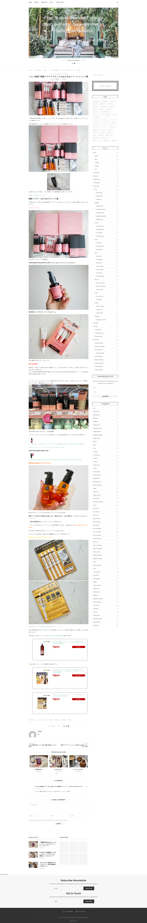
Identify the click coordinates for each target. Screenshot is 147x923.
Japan (106, 239)
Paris (106, 293)
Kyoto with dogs (106, 356)
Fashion (106, 166)
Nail (106, 169)
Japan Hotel (107, 249)
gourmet (103, 103)
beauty (31, 719)
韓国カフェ (109, 135)
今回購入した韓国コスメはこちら (37, 195)
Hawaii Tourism (107, 236)
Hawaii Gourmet (107, 229)
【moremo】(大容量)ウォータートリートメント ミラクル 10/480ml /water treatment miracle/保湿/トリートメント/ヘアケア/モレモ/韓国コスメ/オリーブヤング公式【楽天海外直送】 (69, 642)
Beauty (106, 156)
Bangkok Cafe (107, 206)
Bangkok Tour (107, 219)
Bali (106, 189)
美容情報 (101, 135)
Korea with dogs (106, 349)
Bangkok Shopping (107, 216)
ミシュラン (104, 124)
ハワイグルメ (96, 119)
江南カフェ (96, 132)
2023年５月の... (58, 769)
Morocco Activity (107, 283)
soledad (96, 111)
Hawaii (110, 103)
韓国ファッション (97, 140)
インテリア (96, 114)
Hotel (95, 106)
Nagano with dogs (106, 359)
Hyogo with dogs (106, 343)
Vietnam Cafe (106, 329)
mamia (57, 79)
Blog (51, 2)
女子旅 (45, 719)
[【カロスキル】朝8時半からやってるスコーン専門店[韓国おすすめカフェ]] (78, 761)
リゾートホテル (111, 127)
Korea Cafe (107, 263)
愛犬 (109, 130)
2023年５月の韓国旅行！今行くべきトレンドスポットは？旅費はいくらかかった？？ (47, 854)
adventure (96, 101)
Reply (87, 786)
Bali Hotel (107, 199)
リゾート (103, 127)
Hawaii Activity (107, 226)
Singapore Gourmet (107, 319)
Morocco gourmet (107, 286)
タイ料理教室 (96, 117)
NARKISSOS (44, 2)
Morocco (106, 279)
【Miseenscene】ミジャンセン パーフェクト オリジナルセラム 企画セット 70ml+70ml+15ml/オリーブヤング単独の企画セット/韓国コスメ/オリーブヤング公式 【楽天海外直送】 (69, 671)
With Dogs (105, 339)
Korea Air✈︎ (107, 256)
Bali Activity (107, 192)
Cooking (106, 162)
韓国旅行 (69, 719)
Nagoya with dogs (106, 363)
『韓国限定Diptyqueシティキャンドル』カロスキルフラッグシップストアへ (47, 844)
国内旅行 (95, 130)
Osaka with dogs (106, 366)
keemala (112, 106)
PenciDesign (86, 917)
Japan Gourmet (107, 246)
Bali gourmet (107, 196)
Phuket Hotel (107, 313)
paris (95, 109)
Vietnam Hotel (106, 336)
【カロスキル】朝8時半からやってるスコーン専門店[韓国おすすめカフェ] (47, 864)
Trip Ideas (105, 323)
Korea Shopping (107, 276)
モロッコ (95, 127)
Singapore (106, 316)
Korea (45, 70)
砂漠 (94, 135)
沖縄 (102, 132)
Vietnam (105, 326)
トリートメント (38, 719)
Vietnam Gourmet (106, 333)
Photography (105, 182)
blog (95, 103)
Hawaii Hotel (107, 232)
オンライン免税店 (106, 114)
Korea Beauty (57, 74)
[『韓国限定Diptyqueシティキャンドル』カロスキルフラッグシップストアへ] (39, 761)
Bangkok (105, 101)
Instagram (103, 106)
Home (30, 2)
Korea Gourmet (107, 269)
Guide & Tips (105, 179)
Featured (105, 176)
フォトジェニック (112, 119)
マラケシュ (96, 124)
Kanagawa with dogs (106, 346)
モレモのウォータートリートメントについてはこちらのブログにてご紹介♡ (47, 447)
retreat (102, 109)
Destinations (105, 172)
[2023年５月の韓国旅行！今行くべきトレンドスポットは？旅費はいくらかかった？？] (58, 761)
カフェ (114, 114)
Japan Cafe (107, 242)
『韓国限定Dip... (38, 769)
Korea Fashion (107, 266)
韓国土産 (63, 719)
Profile (36, 2)
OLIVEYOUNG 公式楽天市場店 (54, 635)
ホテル (113, 122)
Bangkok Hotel (107, 212)
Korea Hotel (107, 273)
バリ (103, 119)
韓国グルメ (96, 138)
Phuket (106, 303)
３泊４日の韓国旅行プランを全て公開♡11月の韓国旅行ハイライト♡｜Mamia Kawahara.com (59, 786)
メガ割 (111, 124)
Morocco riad (107, 289)
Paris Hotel (107, 299)
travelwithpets (106, 111)
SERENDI (109, 109)
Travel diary (60, 2)
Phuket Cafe (107, 309)
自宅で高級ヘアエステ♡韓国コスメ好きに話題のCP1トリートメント (45, 626)
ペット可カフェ (105, 122)
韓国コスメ (57, 719)
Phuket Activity (107, 306)
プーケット (96, 122)
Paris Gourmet (107, 296)
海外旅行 (51, 719)
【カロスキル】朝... (78, 769)
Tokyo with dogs (106, 369)
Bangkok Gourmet (107, 209)
